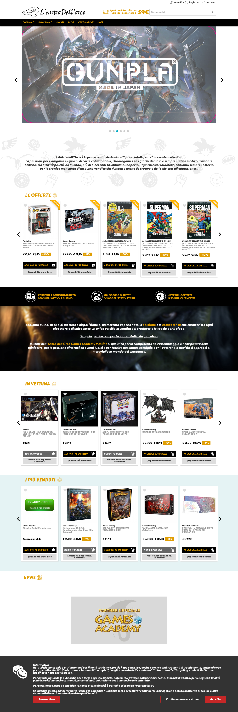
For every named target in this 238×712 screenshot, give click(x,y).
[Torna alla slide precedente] (16, 79)
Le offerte (38, 195)
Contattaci (39, 462)
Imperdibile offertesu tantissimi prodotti (181, 297)
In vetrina (37, 383)
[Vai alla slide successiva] (222, 79)
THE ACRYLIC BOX (70, 429)
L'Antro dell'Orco (29, 526)
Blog (71, 22)
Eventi (60, 22)
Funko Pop (27, 241)
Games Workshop (149, 429)
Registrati (194, 2)
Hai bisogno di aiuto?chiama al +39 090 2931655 (119, 297)
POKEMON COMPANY (190, 526)
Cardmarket (85, 22)
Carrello (210, 2)
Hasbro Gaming (69, 241)
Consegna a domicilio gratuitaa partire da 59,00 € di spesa (57, 297)
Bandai (26, 429)
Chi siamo (28, 22)
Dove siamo (45, 22)
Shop (100, 22)
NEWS (29, 577)
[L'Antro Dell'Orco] (70, 12)
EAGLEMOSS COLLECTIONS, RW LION (116, 241)
